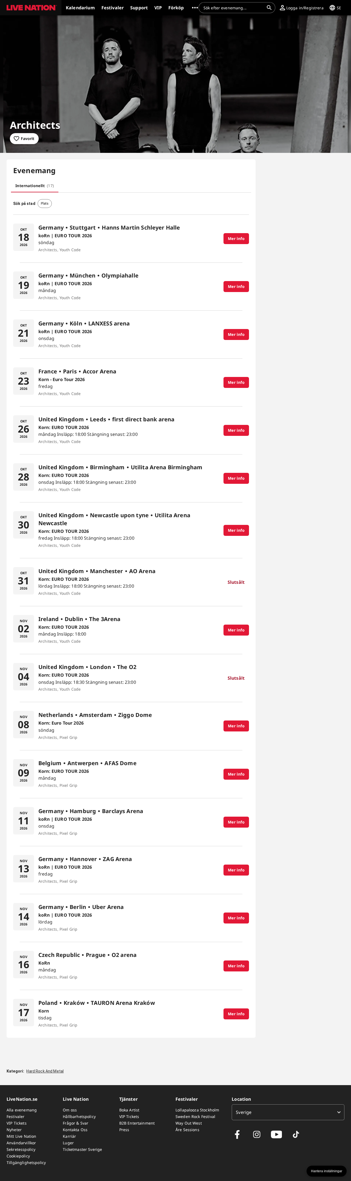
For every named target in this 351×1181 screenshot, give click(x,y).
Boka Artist (129, 1110)
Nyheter (14, 1129)
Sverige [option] (243, 1112)
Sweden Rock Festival (195, 1116)
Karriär (69, 1136)
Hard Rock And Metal (45, 1071)
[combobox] (233, 7)
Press (124, 1129)
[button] (30, 7)
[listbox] (288, 1112)
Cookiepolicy (18, 1156)
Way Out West (189, 1123)
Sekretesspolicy (21, 1149)
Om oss (70, 1110)
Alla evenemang (22, 1110)
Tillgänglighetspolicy (26, 1162)
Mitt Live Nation (21, 1136)
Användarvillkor (21, 1142)
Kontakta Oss (75, 1129)
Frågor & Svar (75, 1123)
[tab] (34, 185)
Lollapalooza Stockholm (197, 1110)
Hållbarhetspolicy (79, 1116)
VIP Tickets (17, 1123)
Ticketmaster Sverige (82, 1149)
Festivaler (16, 1116)
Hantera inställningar (326, 1171)
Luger (68, 1142)
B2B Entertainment (137, 1123)
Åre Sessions (187, 1129)
